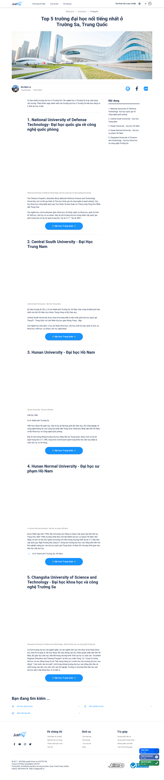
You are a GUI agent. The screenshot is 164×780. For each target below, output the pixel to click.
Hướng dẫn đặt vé (124, 737)
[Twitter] (30, 744)
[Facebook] (14, 744)
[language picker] (139, 3)
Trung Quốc (82, 11)
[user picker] (147, 3)
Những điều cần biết (125, 743)
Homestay (86, 740)
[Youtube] (19, 744)
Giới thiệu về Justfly (54, 737)
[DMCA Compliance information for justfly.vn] (116, 765)
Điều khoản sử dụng (54, 740)
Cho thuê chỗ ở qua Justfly (125, 4)
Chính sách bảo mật (54, 743)
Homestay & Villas (38, 4)
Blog (84, 747)
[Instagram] (25, 744)
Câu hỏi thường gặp (125, 747)
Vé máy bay (67, 4)
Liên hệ (50, 747)
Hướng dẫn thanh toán (126, 740)
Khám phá (70, 11)
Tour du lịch (54, 4)
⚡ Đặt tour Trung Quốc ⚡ (64, 226)
